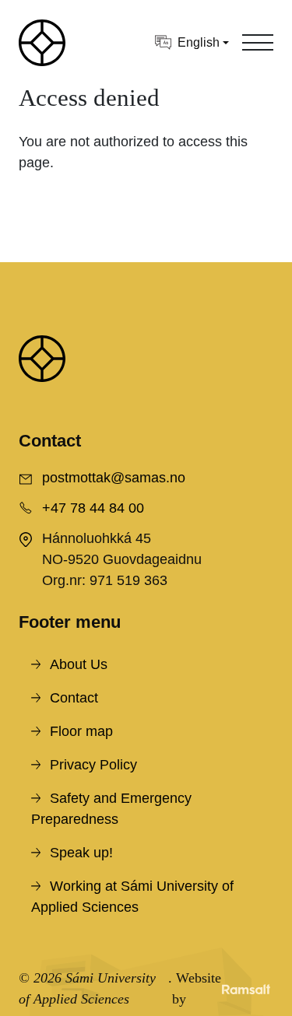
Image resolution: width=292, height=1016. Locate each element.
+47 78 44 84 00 (93, 508)
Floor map (81, 731)
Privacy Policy (93, 765)
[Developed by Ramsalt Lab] (246, 989)
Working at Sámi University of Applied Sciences (132, 896)
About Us (78, 664)
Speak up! (81, 852)
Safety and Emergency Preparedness (111, 808)
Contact (74, 698)
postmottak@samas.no (113, 477)
